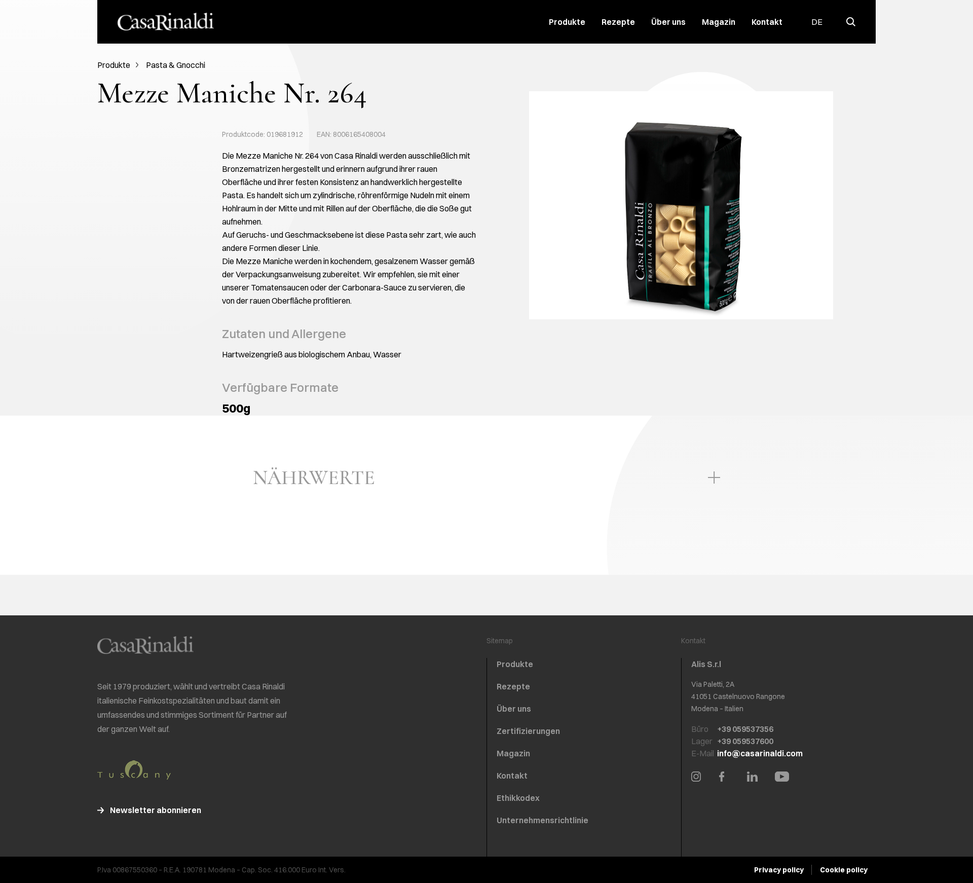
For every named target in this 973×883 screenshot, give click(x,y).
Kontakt (767, 22)
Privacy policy (779, 869)
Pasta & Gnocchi (175, 65)
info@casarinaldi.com (760, 753)
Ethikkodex (518, 798)
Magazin (718, 22)
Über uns (668, 22)
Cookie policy (844, 869)
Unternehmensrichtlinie (542, 820)
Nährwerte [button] (314, 477)
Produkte (567, 22)
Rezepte (618, 22)
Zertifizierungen (528, 731)
